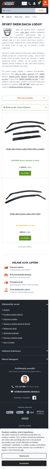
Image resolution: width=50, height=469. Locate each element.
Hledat (40, 10)
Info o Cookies (9, 342)
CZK (23, 3)
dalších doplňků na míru (28, 79)
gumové (31, 74)
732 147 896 (29, 3)
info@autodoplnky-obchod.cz (20, 87)
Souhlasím (24, 463)
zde (22, 450)
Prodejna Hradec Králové (13, 315)
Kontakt (6, 310)
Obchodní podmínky (11, 333)
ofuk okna (24, 32)
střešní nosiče (14, 76)
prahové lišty (33, 76)
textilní (42, 74)
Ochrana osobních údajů (12, 338)
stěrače (24, 76)
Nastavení (24, 456)
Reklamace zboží (10, 328)
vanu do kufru (20, 74)
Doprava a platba (10, 319)
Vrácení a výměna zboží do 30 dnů (16, 324)
